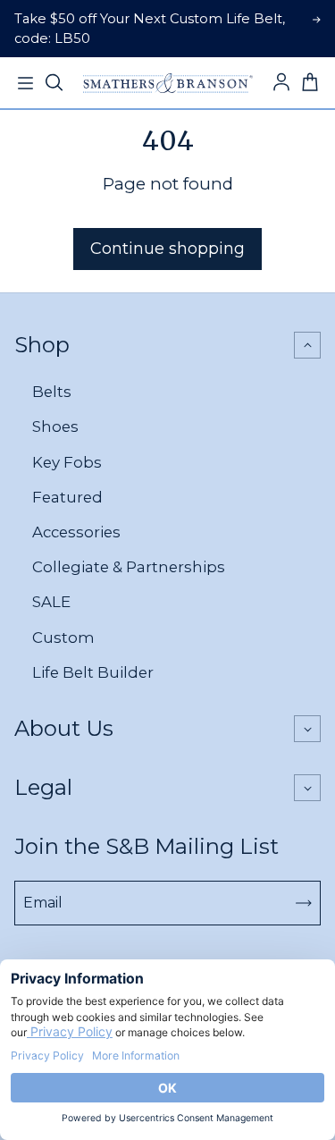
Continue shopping (167, 248)
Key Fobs (67, 462)
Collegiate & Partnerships (128, 567)
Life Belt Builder (93, 672)
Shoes (55, 426)
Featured (67, 497)
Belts (51, 392)
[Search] (53, 83)
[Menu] (25, 83)
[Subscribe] (304, 903)
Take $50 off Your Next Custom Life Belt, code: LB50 (149, 28)
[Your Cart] (310, 83)
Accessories (76, 532)
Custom (63, 637)
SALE (51, 602)
